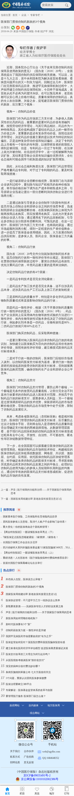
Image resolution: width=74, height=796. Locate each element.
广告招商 (29, 756)
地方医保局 (53, 705)
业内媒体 (33, 705)
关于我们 (15, 751)
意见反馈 (29, 762)
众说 (23, 15)
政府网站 (15, 705)
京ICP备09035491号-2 (37, 775)
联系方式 (15, 756)
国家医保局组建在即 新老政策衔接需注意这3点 (36, 498)
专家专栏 (35, 15)
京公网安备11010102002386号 (39, 779)
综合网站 (35, 713)
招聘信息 (15, 762)
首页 (15, 15)
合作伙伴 (29, 751)
